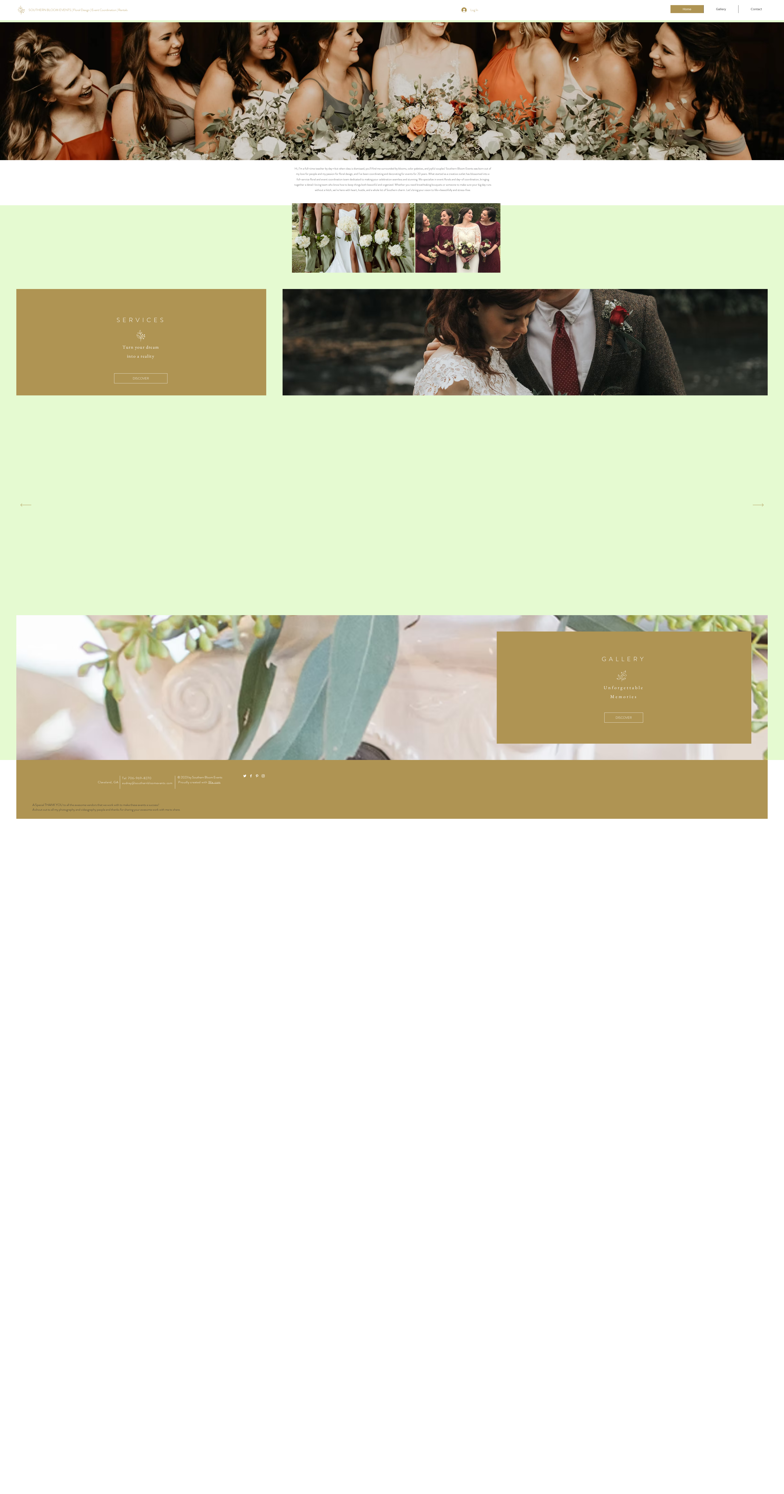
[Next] (758, 505)
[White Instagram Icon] (263, 776)
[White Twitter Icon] (245, 776)
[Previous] (25, 505)
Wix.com (214, 782)
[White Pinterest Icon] (257, 776)
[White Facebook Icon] (251, 776)
